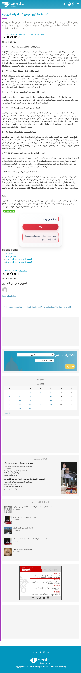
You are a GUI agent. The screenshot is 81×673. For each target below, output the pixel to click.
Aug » (11, 413)
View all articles (9, 296)
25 (51, 404)
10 (40, 396)
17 (40, 400)
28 (9, 408)
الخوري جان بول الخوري (36, 34)
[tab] (30, 569)
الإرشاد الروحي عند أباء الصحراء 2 (19, 259)
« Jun (6, 413)
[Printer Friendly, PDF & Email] (9, 211)
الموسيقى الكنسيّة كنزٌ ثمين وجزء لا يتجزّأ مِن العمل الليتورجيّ (24, 479)
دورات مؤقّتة (23, 34)
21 (9, 404)
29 (20, 408)
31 (40, 408)
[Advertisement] (40, 331)
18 (51, 400)
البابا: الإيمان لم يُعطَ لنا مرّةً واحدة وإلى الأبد (18, 463)
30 (30, 408)
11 (51, 396)
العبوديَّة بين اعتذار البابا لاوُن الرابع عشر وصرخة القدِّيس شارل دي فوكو (34, 507)
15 (20, 400)
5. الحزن (9, 253)
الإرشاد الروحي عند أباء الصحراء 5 (19, 262)
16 (30, 400)
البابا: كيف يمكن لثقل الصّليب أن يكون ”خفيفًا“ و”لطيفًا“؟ (30, 538)
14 (9, 400)
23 (30, 404)
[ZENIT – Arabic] (22, 4)
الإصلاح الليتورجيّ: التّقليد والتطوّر (23, 528)
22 (20, 404)
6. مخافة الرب (12, 256)
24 (40, 404)
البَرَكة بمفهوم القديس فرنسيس (22, 549)
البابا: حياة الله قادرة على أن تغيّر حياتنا (24, 517)
